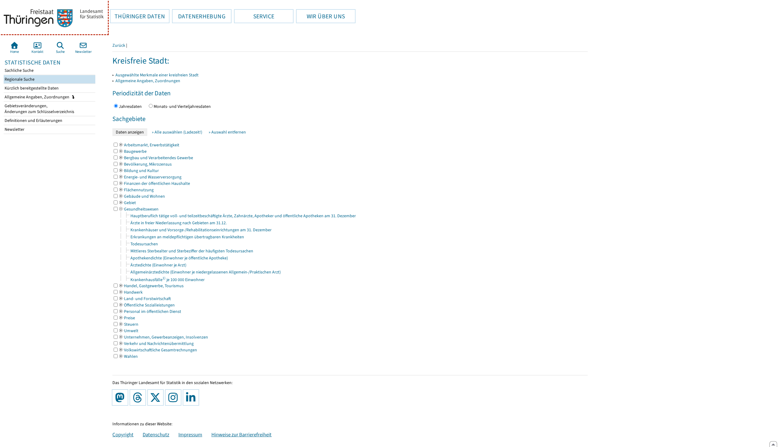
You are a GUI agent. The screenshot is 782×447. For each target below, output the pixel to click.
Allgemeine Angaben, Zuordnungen (37, 97)
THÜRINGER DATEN (137, 16)
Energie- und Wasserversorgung (150, 177)
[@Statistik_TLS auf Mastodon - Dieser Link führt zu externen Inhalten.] (121, 397)
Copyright (122, 434)
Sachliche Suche (19, 70)
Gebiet (127, 203)
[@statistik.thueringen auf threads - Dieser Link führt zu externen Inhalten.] (139, 397)
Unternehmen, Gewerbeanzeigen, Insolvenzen (163, 337)
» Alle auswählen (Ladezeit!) (177, 132)
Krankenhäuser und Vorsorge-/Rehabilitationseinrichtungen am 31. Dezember (201, 230)
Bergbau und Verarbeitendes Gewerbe (156, 158)
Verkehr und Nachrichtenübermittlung (156, 343)
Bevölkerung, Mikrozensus (145, 164)
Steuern (128, 324)
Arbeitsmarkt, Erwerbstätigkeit (149, 145)
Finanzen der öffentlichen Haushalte (154, 183)
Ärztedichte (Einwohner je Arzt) (158, 265)
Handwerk (131, 292)
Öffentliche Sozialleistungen (147, 305)
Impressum (190, 434)
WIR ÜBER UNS (320, 16)
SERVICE (254, 16)
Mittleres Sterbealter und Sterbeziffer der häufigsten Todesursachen (191, 251)
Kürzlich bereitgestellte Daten (31, 88)
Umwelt (128, 331)
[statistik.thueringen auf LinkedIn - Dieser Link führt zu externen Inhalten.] (192, 397)
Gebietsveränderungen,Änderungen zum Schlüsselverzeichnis (39, 109)
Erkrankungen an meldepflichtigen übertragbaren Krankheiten (187, 237)
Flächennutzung (136, 190)
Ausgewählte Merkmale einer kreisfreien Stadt (157, 75)
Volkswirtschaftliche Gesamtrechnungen (158, 350)
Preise (127, 318)
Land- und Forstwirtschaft (145, 299)
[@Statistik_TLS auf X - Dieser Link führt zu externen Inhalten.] (157, 397)
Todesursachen (144, 244)
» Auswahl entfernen (227, 132)
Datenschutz (156, 434)
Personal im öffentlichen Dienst (150, 311)
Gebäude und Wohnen (142, 196)
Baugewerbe (133, 151)
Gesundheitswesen (139, 209)
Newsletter (14, 129)
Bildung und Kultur (139, 171)
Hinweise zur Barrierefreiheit (241, 434)
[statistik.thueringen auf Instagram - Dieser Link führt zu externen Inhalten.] (174, 397)
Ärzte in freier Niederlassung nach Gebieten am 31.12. (178, 223)
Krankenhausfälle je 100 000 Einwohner (167, 280)
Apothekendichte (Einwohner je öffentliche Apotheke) (179, 258)
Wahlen (128, 356)
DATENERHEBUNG (198, 16)
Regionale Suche (19, 79)
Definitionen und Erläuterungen (33, 120)
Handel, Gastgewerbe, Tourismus (151, 286)
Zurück (118, 45)
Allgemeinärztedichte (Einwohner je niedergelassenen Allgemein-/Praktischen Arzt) (205, 272)
